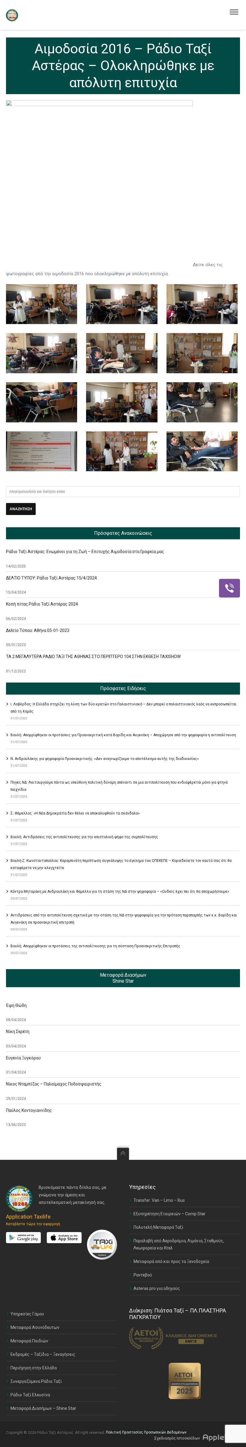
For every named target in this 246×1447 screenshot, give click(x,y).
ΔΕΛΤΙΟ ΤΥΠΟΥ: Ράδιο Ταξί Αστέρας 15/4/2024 (51, 578)
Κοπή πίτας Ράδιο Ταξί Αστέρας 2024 (42, 604)
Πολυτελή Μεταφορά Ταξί (158, 1227)
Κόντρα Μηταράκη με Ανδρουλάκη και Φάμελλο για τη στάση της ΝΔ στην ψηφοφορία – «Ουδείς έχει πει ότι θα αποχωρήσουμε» (119, 891)
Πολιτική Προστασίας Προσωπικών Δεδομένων (146, 1432)
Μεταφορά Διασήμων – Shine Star (43, 1408)
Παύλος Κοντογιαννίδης (29, 1110)
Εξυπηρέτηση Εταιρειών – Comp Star (170, 1213)
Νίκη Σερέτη (17, 1031)
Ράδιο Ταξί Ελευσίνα (30, 1394)
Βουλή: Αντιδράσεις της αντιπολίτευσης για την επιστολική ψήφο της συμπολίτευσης (84, 837)
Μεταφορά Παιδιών (29, 1340)
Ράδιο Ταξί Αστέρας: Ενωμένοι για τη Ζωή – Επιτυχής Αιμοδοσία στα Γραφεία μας (85, 551)
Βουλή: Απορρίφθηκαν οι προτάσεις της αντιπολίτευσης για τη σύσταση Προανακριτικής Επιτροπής (95, 946)
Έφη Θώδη (16, 1005)
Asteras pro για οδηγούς (157, 1288)
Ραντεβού (143, 1275)
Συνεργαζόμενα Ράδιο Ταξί (36, 1381)
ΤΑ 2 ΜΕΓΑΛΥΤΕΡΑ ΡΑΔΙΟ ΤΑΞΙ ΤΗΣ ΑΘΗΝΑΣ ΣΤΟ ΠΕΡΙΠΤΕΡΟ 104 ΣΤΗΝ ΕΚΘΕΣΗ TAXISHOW (93, 656)
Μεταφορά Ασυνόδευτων (34, 1327)
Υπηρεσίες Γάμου (27, 1314)
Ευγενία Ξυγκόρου (23, 1057)
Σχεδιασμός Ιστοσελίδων (177, 1438)
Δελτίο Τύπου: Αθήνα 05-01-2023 (37, 630)
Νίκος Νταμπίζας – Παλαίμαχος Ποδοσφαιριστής (53, 1084)
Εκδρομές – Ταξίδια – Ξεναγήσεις (42, 1354)
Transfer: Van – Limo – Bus (159, 1200)
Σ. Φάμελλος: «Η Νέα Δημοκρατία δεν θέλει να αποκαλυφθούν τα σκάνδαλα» (75, 813)
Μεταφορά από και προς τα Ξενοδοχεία (171, 1261)
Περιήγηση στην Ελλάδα (33, 1367)
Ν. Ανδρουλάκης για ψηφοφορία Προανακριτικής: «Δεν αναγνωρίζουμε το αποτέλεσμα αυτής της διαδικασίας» (104, 759)
